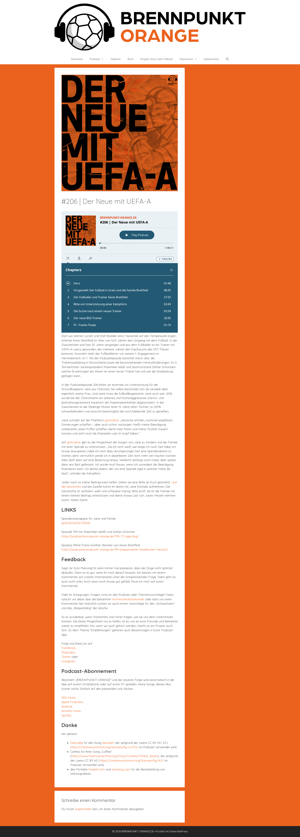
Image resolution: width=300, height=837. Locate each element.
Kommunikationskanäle (128, 599)
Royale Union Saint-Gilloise (156, 59)
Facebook (68, 648)
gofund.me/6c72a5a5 (75, 523)
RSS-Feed (68, 697)
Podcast (95, 59)
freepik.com (97, 769)
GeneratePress (178, 831)
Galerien (116, 59)
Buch (131, 59)
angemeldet (83, 809)
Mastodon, (68, 652)
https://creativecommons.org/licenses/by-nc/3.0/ (104, 747)
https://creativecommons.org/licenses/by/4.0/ (132, 760)
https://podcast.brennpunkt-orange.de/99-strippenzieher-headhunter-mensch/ (114, 549)
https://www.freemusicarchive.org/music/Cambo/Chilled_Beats (114, 756)
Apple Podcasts (72, 702)
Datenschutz (211, 59)
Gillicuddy (76, 743)
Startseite (77, 59)
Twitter (66, 657)
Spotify (66, 715)
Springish (108, 743)
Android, (66, 706)
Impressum (186, 59)
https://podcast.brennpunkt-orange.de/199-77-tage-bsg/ (100, 536)
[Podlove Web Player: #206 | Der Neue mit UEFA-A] (119, 272)
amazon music (71, 711)
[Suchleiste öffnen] (227, 59)
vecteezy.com (120, 769)
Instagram (68, 661)
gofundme (112, 420)
